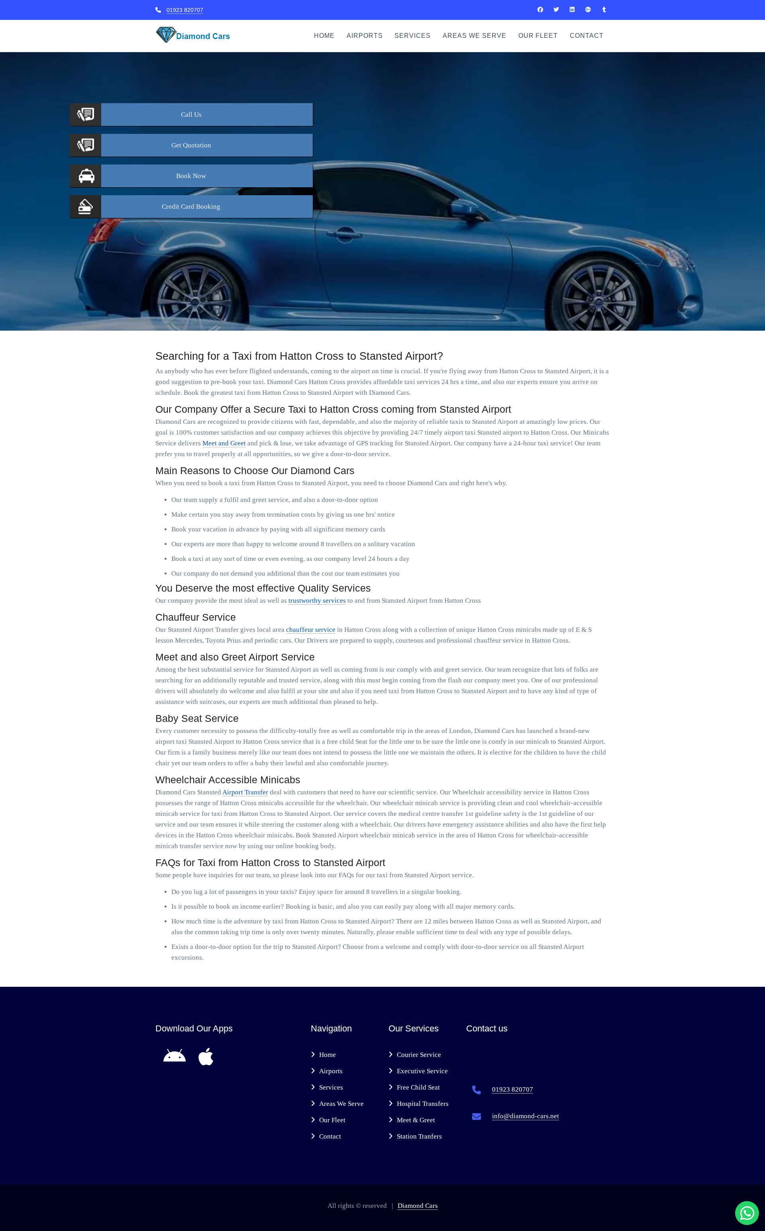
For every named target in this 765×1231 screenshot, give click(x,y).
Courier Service (419, 1055)
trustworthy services (317, 600)
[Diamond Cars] (540, 9)
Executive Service (422, 1071)
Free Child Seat (418, 1087)
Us (191, 114)
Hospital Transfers (423, 1104)
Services (412, 35)
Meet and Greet (224, 443)
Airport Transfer (245, 792)
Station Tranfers (419, 1136)
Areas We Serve (474, 35)
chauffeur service (310, 629)
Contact (587, 35)
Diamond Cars (418, 1205)
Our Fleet (538, 35)
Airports (365, 35)
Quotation (191, 145)
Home (324, 35)
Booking (191, 206)
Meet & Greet (416, 1120)
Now (191, 176)
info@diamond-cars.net (525, 1116)
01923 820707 (185, 10)
